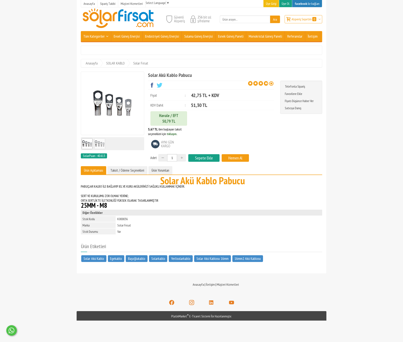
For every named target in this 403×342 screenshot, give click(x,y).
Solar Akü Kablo (94, 258)
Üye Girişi (271, 3)
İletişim (210, 284)
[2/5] (253, 83)
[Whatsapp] (11, 330)
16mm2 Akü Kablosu (247, 258)
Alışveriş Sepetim (303, 19)
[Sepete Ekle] (204, 158)
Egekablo (116, 258)
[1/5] (250, 83)
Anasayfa (198, 284)
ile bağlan (307, 3)
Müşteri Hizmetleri (228, 284)
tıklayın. (172, 134)
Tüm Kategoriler (94, 36)
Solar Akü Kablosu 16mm (212, 258)
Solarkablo (158, 258)
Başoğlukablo (136, 258)
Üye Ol (285, 3)
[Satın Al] (235, 158)
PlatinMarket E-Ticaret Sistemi (190, 316)
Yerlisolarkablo (180, 258)
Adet (153, 157)
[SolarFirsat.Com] (118, 28)
